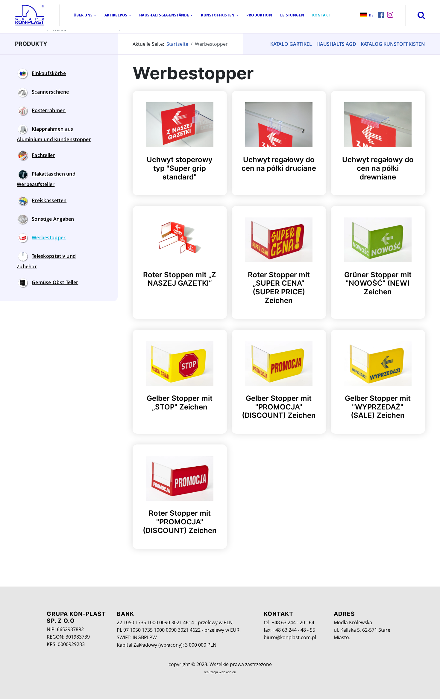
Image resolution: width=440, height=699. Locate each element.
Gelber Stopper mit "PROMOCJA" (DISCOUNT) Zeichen (279, 407)
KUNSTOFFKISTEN (217, 15)
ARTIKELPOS (116, 15)
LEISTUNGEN (292, 15)
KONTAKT (321, 15)
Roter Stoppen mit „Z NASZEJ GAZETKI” (179, 279)
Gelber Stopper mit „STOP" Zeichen (180, 402)
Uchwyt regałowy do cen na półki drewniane (378, 168)
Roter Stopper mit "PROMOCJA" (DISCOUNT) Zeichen (180, 522)
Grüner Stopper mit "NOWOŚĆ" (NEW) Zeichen (378, 283)
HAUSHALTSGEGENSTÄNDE (164, 15)
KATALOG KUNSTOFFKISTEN (393, 44)
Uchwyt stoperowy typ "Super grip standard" (180, 168)
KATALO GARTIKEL (291, 44)
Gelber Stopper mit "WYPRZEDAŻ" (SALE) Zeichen (378, 407)
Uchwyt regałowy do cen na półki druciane (279, 164)
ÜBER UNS (83, 15)
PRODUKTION (259, 15)
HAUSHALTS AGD (336, 44)
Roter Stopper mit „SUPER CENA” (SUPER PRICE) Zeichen (279, 287)
